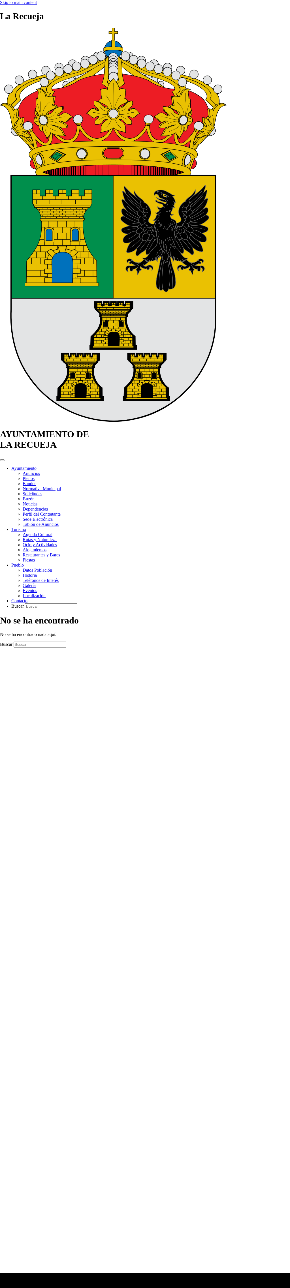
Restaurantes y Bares (41, 554)
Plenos (29, 478)
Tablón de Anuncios (41, 524)
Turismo (18, 529)
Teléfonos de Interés (41, 580)
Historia (30, 575)
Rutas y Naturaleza (40, 539)
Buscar (18, 606)
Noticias (30, 504)
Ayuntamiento (24, 468)
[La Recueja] (113, 420)
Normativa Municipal (42, 488)
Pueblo (17, 565)
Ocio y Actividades (40, 544)
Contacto (19, 600)
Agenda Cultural (37, 534)
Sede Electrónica (38, 519)
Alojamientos (34, 549)
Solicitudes (32, 493)
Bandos (29, 483)
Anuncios (31, 473)
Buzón (29, 498)
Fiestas (29, 560)
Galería (29, 585)
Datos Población (37, 570)
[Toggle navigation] (2, 460)
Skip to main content (18, 2)
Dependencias (35, 509)
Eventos (30, 590)
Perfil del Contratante (42, 514)
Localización (34, 595)
